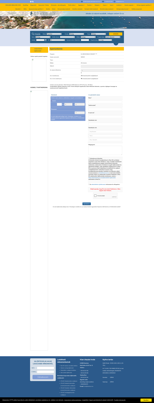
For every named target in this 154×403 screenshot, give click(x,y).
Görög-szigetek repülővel (144, 5)
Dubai (53, 9)
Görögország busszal (122, 9)
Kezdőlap (25, 5)
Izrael (111, 5)
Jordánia (118, 5)
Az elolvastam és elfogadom (105, 184)
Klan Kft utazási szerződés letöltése (69, 365)
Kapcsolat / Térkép (43, 5)
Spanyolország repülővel (36, 9)
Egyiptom (81, 5)
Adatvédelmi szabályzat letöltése (68, 370)
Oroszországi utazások (64, 9)
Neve (90, 97)
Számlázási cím (92, 127)
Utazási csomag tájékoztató (67, 368)
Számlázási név (92, 120)
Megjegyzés (91, 144)
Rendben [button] (146, 400)
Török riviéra (71, 5)
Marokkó (17, 9)
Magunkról (33, 5)
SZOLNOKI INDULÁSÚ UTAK (13, 5)
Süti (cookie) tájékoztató (66, 372)
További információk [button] (119, 400)
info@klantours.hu (120, 1)
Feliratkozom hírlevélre (105, 169)
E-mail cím (91, 112)
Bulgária (97, 5)
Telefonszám (92, 105)
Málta (25, 9)
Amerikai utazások (77, 9)
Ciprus (105, 5)
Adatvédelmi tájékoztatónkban (72, 400)
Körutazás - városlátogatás (58, 5)
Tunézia (89, 5)
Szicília (48, 9)
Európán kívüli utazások (91, 9)
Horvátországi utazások (106, 9)
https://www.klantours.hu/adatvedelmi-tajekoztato (102, 177)
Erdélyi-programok (137, 9)
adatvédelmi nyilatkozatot (98, 184)
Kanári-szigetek (129, 5)
